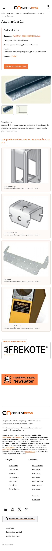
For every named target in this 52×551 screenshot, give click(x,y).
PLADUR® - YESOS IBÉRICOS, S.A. (26, 13)
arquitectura (7, 437)
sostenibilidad (30, 452)
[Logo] (26, 7)
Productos (41, 13)
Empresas (10, 13)
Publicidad (36, 500)
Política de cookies (13, 536)
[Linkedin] (5, 510)
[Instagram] (12, 510)
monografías (6, 450)
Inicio (3, 13)
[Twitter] (19, 510)
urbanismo (18, 437)
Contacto (35, 496)
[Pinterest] (26, 510)
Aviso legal (10, 528)
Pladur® (14, 56)
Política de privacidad (14, 532)
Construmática (10, 448)
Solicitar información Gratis (16, 66)
